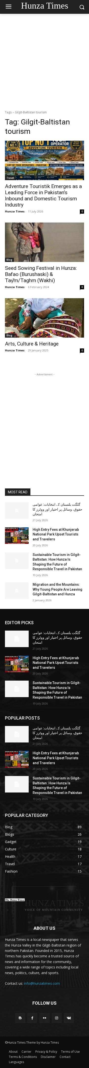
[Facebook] (32, 1018)
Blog (9, 259)
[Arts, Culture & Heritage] (44, 318)
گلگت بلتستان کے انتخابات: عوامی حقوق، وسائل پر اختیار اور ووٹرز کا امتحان (57, 509)
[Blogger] (20, 1018)
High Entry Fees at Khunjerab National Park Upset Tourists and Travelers (56, 534)
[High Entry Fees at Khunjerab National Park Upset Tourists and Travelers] (17, 535)
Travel (10, 178)
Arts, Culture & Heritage (32, 344)
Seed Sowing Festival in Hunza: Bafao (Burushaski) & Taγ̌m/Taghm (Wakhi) (41, 274)
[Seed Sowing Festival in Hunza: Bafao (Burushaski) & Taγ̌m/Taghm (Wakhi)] (44, 242)
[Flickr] (44, 1018)
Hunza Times (14, 211)
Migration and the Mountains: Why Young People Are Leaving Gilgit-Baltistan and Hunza (57, 589)
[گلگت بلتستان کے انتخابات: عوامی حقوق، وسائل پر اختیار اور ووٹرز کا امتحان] (17, 510)
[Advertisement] (44, 60)
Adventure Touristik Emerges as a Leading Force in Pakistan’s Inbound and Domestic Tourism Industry (43, 195)
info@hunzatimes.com (42, 983)
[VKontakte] (69, 1018)
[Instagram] (57, 1018)
